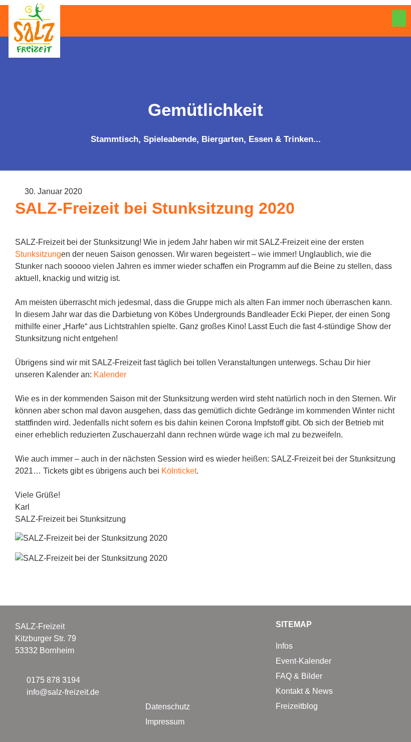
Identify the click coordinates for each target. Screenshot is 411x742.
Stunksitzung (38, 254)
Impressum (164, 721)
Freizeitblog (297, 706)
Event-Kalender (303, 661)
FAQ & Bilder (299, 676)
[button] (399, 18)
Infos (284, 646)
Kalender (110, 374)
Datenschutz (167, 706)
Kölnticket (178, 471)
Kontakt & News (304, 691)
